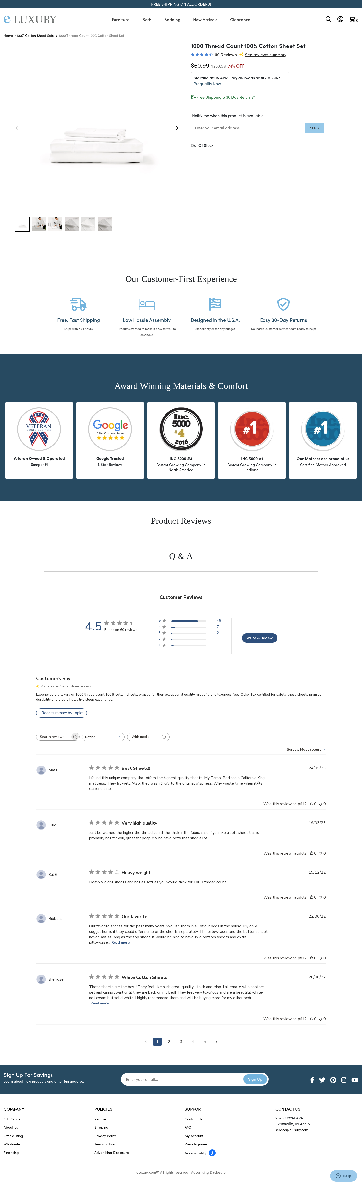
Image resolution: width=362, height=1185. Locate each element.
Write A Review (259, 638)
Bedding (172, 19)
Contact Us (193, 1119)
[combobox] (103, 737)
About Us (11, 1127)
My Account (194, 1135)
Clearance (240, 19)
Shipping (101, 1127)
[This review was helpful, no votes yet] (311, 804)
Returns (100, 1119)
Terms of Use (104, 1144)
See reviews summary (265, 55)
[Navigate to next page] (216, 1042)
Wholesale (12, 1144)
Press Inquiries (196, 1144)
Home (8, 35)
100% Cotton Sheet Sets (36, 35)
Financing (11, 1152)
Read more (120, 942)
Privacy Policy (105, 1135)
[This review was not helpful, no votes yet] (320, 804)
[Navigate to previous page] (145, 1042)
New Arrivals (205, 19)
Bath (146, 19)
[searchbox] (53, 736)
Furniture (121, 19)
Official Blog (13, 1135)
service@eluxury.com (291, 1129)
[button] (177, 128)
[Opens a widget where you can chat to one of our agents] (343, 1176)
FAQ (188, 1127)
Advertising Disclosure (111, 1152)
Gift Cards (12, 1119)
